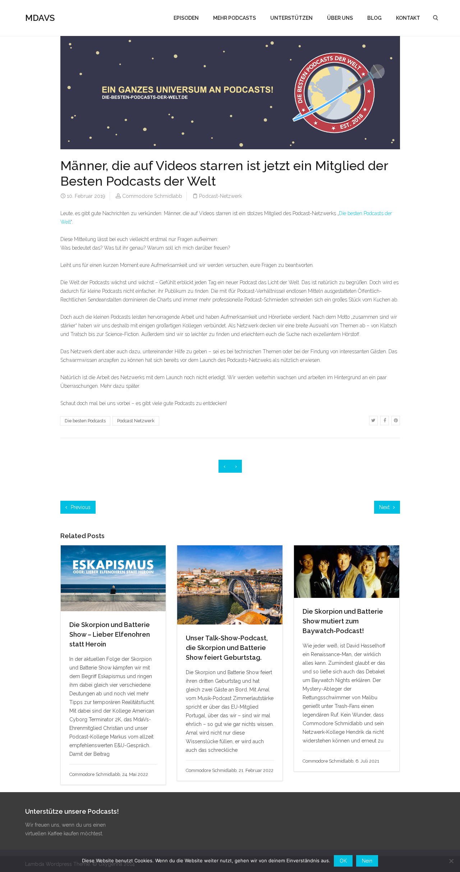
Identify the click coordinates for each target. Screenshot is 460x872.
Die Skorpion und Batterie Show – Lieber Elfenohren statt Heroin (109, 634)
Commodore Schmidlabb (152, 196)
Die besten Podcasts (85, 420)
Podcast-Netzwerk (220, 196)
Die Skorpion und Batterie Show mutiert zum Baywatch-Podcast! (343, 621)
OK (343, 861)
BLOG (374, 18)
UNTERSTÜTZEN (291, 18)
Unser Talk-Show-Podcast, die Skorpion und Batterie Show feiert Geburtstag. (227, 647)
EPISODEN (186, 18)
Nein (367, 861)
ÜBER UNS (340, 18)
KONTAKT (408, 18)
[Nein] (451, 860)
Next (385, 507)
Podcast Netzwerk (136, 420)
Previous (80, 507)
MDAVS (40, 18)
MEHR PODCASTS (234, 18)
